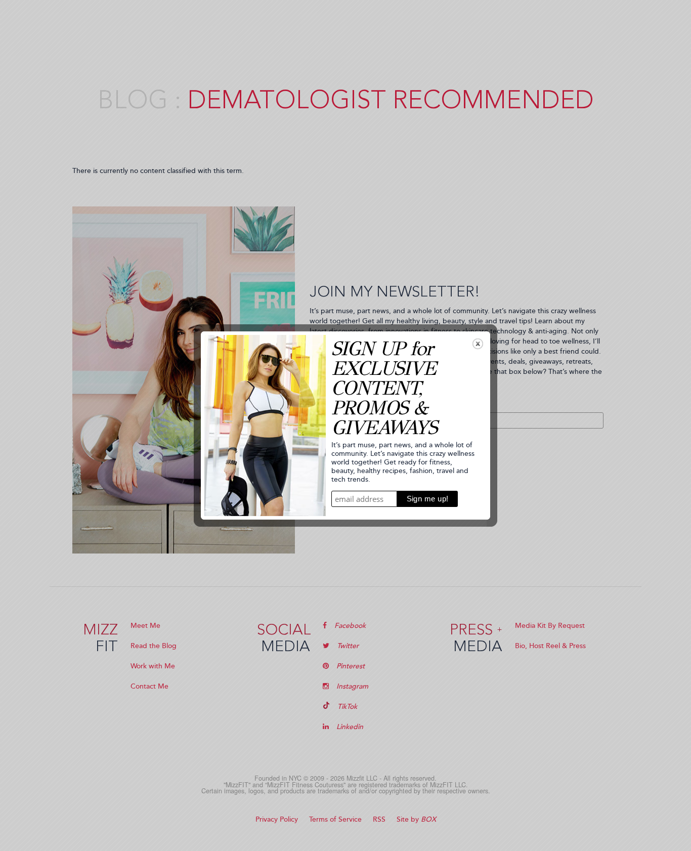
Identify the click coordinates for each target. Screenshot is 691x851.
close (477, 343)
